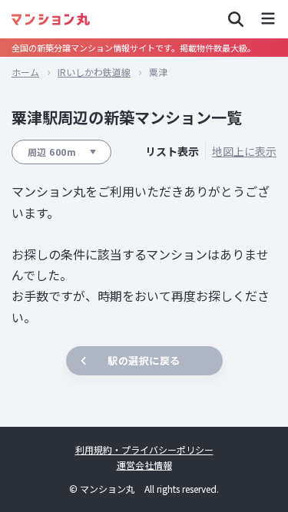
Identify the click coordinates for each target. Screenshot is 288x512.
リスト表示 (172, 151)
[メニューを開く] (268, 19)
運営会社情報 (144, 464)
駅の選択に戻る (144, 360)
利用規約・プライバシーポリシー (144, 449)
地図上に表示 (244, 151)
